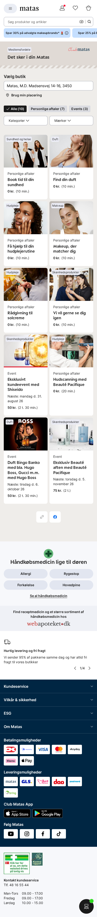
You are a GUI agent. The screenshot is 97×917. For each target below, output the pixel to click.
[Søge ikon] (89, 21)
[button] (48, 85)
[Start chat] (86, 906)
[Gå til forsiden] (29, 8)
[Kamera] (81, 21)
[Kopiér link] (42, 517)
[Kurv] (88, 8)
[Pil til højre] (89, 668)
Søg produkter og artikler (27, 22)
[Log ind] (62, 8)
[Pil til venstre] (75, 668)
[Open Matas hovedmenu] (10, 8)
